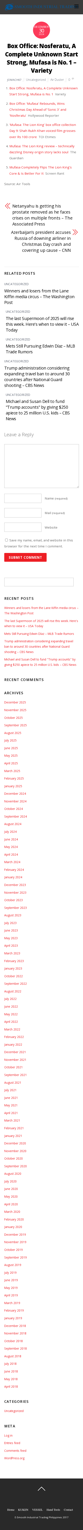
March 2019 (12, 1303)
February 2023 (14, 961)
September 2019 (15, 1257)
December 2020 (15, 1143)
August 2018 (12, 1356)
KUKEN (23, 1510)
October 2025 (13, 718)
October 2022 (13, 976)
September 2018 (15, 1348)
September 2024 (15, 816)
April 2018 (11, 1386)
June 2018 (11, 1371)
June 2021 (11, 1098)
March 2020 (12, 1212)
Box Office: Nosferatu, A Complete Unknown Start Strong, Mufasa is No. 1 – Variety (41, 58)
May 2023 (11, 938)
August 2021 (12, 1082)
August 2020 (12, 1174)
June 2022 (11, 1006)
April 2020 (11, 1204)
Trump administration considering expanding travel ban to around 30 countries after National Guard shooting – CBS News (37, 376)
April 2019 (11, 1295)
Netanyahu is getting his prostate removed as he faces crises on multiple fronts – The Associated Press (42, 215)
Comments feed (15, 1451)
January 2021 (13, 1136)
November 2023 (15, 892)
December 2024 (15, 794)
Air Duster (57, 80)
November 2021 (15, 1060)
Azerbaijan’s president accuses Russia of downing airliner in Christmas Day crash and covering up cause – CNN (41, 241)
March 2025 (12, 771)
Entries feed (12, 1443)
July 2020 (10, 1181)
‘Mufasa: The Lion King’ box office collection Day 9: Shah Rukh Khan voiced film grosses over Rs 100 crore (42, 130)
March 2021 (12, 1120)
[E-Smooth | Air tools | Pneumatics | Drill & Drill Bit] (41, 8)
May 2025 (11, 755)
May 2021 (11, 1105)
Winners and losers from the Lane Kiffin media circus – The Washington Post (39, 296)
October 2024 (13, 809)
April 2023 (11, 945)
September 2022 (15, 984)
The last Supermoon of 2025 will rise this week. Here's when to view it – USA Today (42, 324)
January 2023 (13, 968)
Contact (68, 1510)
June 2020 (11, 1189)
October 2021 (13, 1067)
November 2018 (15, 1333)
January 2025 (13, 786)
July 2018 (10, 1364)
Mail (55, 513)
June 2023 (11, 930)
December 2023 (15, 885)
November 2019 (15, 1242)
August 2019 (12, 1265)
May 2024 (11, 847)
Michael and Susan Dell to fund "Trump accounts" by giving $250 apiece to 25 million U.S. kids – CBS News (38, 410)
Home (10, 1510)
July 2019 (10, 1273)
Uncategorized (36, 80)
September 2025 (15, 725)
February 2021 (14, 1128)
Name (56, 498)
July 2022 (10, 999)
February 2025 (14, 778)
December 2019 (15, 1234)
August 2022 (12, 991)
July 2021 (10, 1090)
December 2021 (15, 1052)
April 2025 (11, 763)
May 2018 (11, 1379)
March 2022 (12, 1029)
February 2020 (14, 1219)
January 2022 (13, 1044)
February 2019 (14, 1310)
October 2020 (13, 1158)
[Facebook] (42, 1498)
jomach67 (14, 80)
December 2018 (15, 1326)
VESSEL (37, 1510)
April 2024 (11, 854)
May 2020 (11, 1196)
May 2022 (11, 1014)
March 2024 (12, 862)
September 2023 (15, 908)
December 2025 (15, 702)
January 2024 (13, 877)
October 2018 (13, 1341)
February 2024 (14, 870)
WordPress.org (14, 1458)
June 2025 (11, 748)
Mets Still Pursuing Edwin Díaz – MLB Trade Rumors (39, 634)
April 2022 (11, 1022)
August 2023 (12, 915)
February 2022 (14, 1037)
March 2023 (12, 953)
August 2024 (12, 824)
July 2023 (10, 923)
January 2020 (13, 1227)
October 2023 (13, 900)
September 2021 (15, 1075)
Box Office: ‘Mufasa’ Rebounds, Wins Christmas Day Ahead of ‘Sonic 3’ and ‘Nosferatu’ (37, 109)
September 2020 (15, 1166)
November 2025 (15, 710)
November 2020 (15, 1151)
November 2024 (15, 801)
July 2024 (10, 832)
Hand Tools (53, 1510)
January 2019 (13, 1318)
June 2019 (11, 1280)
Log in (8, 1435)
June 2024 (11, 839)
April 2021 (11, 1113)
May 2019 (11, 1288)
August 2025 (12, 733)
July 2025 (10, 740)
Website (51, 527)
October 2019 (13, 1250)
